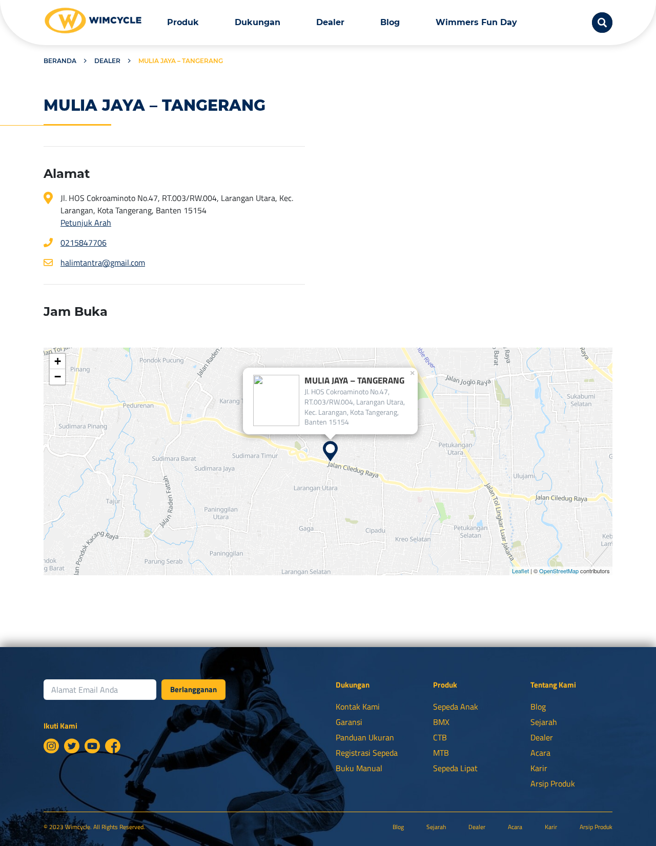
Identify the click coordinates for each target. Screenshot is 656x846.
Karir (538, 768)
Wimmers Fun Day (476, 22)
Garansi (349, 722)
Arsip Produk (552, 783)
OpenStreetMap (559, 571)
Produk (183, 22)
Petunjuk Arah (85, 222)
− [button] (57, 376)
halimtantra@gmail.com (102, 262)
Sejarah (543, 722)
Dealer (330, 22)
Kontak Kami (358, 706)
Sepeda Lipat (455, 768)
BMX (441, 722)
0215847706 (83, 242)
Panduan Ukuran (365, 737)
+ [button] (57, 361)
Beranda (60, 61)
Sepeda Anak (455, 706)
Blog (390, 22)
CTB (440, 737)
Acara (540, 753)
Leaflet (520, 571)
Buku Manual (359, 768)
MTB (441, 753)
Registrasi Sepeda (367, 753)
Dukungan (257, 22)
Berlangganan (193, 689)
